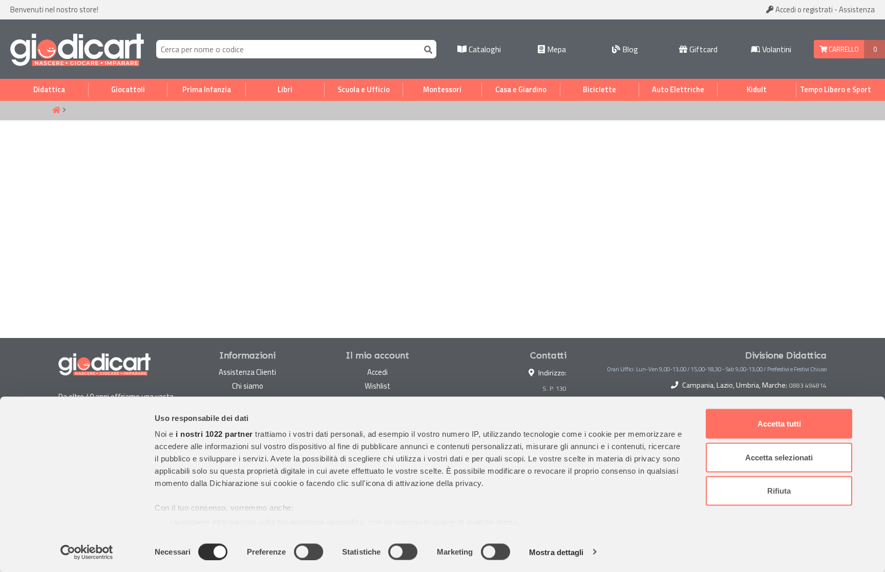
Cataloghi (484, 49)
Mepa (555, 49)
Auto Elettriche (678, 89)
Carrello (843, 49)
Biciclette (599, 89)
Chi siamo (247, 386)
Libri (285, 89)
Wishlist (377, 386)
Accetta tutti (779, 423)
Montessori (442, 89)
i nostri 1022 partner (214, 434)
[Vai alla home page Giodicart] (77, 49)
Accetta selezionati (779, 457)
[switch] (308, 551)
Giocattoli (128, 89)
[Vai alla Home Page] (56, 110)
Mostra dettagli (556, 551)
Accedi (803, 9)
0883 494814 (808, 385)
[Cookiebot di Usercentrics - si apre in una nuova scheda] (87, 552)
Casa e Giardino (520, 89)
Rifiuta (779, 490)
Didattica (49, 89)
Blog (629, 49)
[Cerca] (426, 49)
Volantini (775, 49)
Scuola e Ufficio (364, 89)
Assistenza (857, 9)
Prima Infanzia (206, 89)
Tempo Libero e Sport (835, 89)
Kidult (757, 89)
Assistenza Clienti (247, 372)
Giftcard (702, 49)
